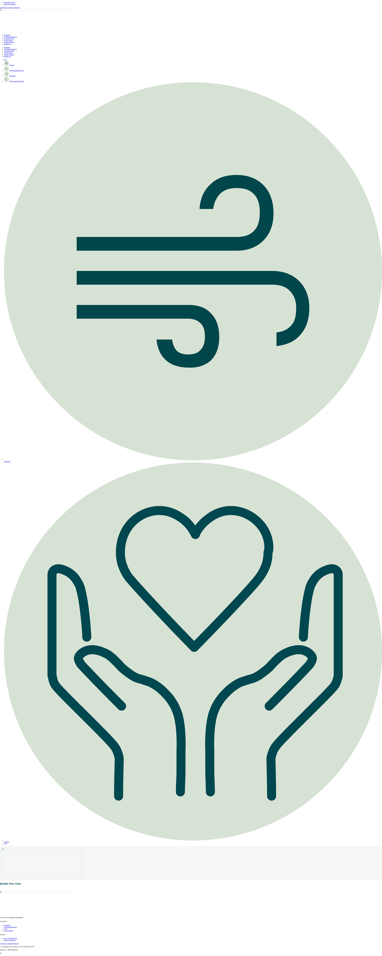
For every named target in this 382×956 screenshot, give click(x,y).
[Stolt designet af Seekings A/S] (1, 953)
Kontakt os (7, 44)
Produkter (7, 35)
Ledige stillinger (9, 42)
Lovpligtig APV (9, 39)
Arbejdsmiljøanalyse (10, 37)
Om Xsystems (8, 40)
